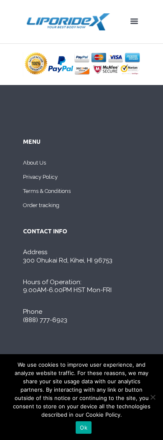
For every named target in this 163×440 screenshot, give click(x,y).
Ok (83, 427)
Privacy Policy (40, 177)
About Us (34, 163)
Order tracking (41, 205)
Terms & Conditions (47, 191)
